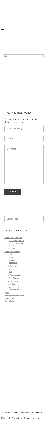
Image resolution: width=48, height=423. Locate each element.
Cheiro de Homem (16, 241)
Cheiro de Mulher (16, 243)
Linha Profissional (11, 284)
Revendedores (10, 301)
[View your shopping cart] (2, 42)
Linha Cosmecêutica (12, 275)
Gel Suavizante (15, 278)
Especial (12, 260)
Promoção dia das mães (14, 296)
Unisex (12, 249)
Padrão (7, 293)
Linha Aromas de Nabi (13, 238)
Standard (13, 263)
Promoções (9, 298)
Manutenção (14, 290)
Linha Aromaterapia (12, 252)
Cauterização (14, 287)
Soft (10, 272)
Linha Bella (8, 254)
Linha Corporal (10, 266)
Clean (11, 269)
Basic (11, 258)
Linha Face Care (11, 281)
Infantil (12, 246)
